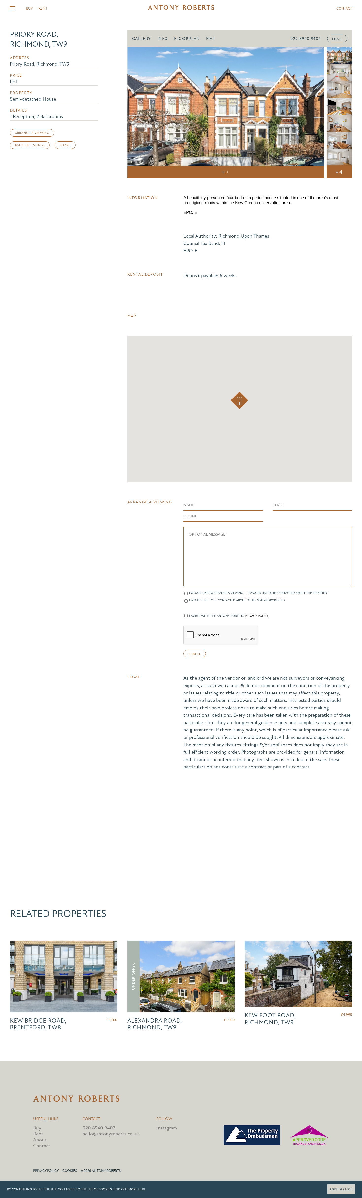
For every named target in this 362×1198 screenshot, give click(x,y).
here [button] (142, 1189)
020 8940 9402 (305, 38)
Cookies (69, 1171)
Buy (29, 8)
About (40, 1140)
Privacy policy (46, 1171)
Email (337, 39)
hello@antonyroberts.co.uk (110, 1134)
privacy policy (256, 616)
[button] (239, 400)
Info (162, 38)
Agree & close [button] (341, 1189)
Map (210, 38)
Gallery (141, 38)
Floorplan (187, 38)
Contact (344, 8)
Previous (138, 112)
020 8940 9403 (98, 1128)
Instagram (166, 1128)
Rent (43, 8)
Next (313, 112)
